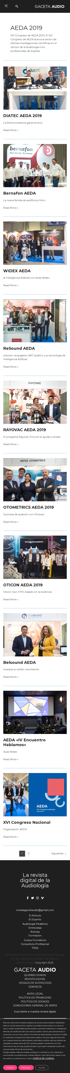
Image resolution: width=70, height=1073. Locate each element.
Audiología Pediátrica (35, 923)
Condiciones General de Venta (35, 1005)
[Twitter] (32, 897)
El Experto (35, 919)
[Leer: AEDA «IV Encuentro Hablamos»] (35, 712)
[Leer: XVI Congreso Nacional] (35, 794)
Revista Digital (35, 979)
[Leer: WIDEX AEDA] (35, 243)
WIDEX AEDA (17, 270)
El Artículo (35, 915)
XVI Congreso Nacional (26, 822)
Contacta (35, 986)
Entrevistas (35, 927)
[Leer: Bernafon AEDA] (35, 165)
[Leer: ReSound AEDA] (35, 320)
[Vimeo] (42, 897)
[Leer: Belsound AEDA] (35, 634)
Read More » (10, 130)
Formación (35, 935)
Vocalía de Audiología (35, 982)
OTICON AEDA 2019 (23, 585)
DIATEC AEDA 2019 (22, 115)
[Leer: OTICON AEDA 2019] (35, 557)
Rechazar (26, 1067)
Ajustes (41, 1067)
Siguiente (59, 853)
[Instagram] (37, 897)
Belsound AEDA (19, 662)
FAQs (35, 947)
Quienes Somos (35, 975)
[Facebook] (27, 897)
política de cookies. (43, 1058)
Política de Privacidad (35, 997)
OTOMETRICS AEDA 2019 (28, 507)
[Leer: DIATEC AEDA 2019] (35, 87)
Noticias (35, 931)
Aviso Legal (35, 993)
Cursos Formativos (35, 940)
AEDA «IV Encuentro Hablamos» (24, 742)
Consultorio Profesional (35, 944)
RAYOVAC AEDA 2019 (24, 429)
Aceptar (10, 1067)
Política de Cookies (35, 1001)
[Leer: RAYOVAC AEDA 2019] (35, 401)
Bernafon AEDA (19, 193)
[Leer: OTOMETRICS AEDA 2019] (35, 479)
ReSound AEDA (19, 348)
